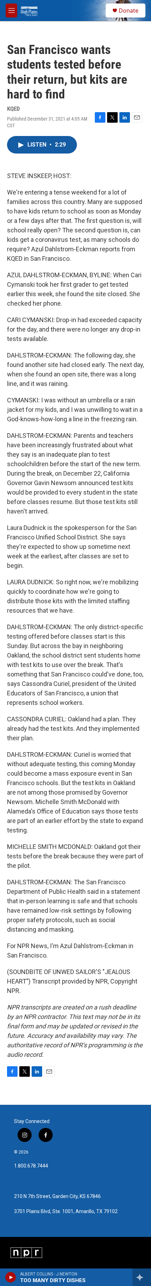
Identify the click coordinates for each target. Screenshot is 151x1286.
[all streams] (141, 1277)
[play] (10, 1277)
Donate (128, 10)
